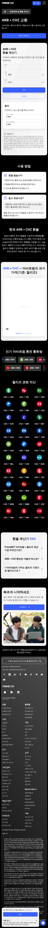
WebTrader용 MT (30, 805)
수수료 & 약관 (29, 726)
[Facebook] (20, 674)
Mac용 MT (28, 799)
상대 (5, 80)
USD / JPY (5, 790)
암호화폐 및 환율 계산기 (19, 11)
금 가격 (4, 793)
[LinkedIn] (15, 674)
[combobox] (24, 75)
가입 (37, 3)
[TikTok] (31, 674)
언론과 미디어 (29, 769)
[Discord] (4, 680)
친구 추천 (5, 822)
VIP (26, 735)
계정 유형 (28, 741)
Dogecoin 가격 (6, 780)
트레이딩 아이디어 (7, 762)
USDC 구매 (28, 826)
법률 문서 (28, 781)
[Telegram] (36, 674)
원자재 (4, 729)
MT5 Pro (27, 808)
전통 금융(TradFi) (7, 744)
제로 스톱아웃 (29, 744)
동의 (20, 914)
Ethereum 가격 (6, 774)
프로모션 (5, 819)
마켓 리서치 (5, 804)
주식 (3, 732)
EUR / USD (5, 786)
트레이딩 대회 (6, 825)
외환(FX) (4, 723)
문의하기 (27, 778)
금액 (5, 64)
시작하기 (22, 607)
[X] (4, 674)
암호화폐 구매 (6, 714)
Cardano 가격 (6, 783)
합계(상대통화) (10, 122)
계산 (24, 90)
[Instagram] (10, 674)
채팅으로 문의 (26, 650)
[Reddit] (42, 674)
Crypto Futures (6, 708)
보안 (26, 732)
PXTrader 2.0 (29, 708)
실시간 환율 (9, 114)
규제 (26, 762)
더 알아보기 (28, 910)
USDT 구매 (28, 823)
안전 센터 (28, 784)
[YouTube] (26, 674)
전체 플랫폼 (28, 717)
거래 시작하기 (24, 36)
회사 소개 (28, 756)
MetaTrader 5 (29, 714)
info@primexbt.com (15, 666)
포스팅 (4, 807)
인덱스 (4, 726)
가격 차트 (5, 753)
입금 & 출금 (28, 729)
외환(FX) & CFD (6, 711)
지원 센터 (42, 650)
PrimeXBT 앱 (29, 711)
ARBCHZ (19, 333)
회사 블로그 (28, 775)
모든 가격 (5, 796)
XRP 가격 (5, 777)
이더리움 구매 (29, 820)
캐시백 (27, 748)
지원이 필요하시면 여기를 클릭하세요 (23, 661)
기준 (5, 72)
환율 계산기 (5, 756)
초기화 (24, 96)
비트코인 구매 (29, 817)
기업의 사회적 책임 (30, 772)
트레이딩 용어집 (7, 811)
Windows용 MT (29, 802)
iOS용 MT (28, 796)
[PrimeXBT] (8, 3)
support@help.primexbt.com (17, 670)
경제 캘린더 (5, 759)
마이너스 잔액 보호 (30, 738)
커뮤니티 (27, 759)
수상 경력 (28, 765)
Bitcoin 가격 (6, 771)
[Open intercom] (43, 923)
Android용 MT (29, 793)
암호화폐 (5, 735)
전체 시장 (5, 741)
